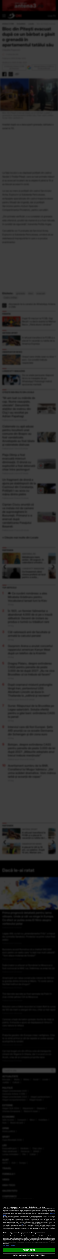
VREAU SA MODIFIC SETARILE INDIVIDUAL (29, 1255)
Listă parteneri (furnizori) (9, 1245)
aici (22, 1224)
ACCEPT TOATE (29, 1250)
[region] (29, 1229)
